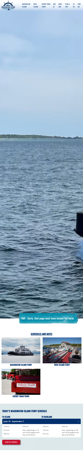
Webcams (60, 5)
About (54, 5)
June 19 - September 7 (14, 421)
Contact (79, 5)
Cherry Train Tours (46, 5)
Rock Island (36, 5)
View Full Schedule (11, 442)
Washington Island (26, 5)
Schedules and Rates (41, 334)
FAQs (74, 5)
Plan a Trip (67, 5)
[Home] (8, 5)
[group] (41, 428)
